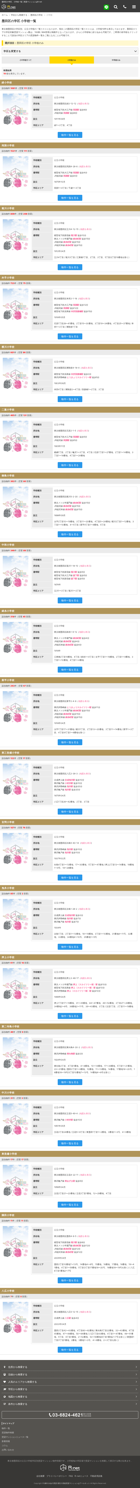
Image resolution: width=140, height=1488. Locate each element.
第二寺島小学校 (10, 1026)
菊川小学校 (8, 208)
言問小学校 (8, 822)
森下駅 (76, 575)
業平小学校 (8, 680)
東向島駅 (71, 1053)
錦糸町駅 (77, 238)
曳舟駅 (70, 786)
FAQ (71, 1476)
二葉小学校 (8, 409)
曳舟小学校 (8, 887)
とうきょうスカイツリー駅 (79, 377)
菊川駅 (74, 235)
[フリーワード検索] (115, 6)
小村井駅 (69, 783)
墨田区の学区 (36, 15)
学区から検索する (19, 15)
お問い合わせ (8, 1449)
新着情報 (6, 1441)
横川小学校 (8, 346)
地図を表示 (83, 103)
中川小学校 (8, 1092)
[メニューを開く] (134, 6)
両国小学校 (8, 145)
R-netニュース (81, 1476)
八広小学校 (8, 1290)
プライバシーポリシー (56, 1476)
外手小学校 (8, 277)
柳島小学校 (8, 475)
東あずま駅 (70, 1181)
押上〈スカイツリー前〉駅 (85, 984)
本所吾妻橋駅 (77, 311)
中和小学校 (8, 544)
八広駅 (68, 1318)
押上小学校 (8, 957)
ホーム (5, 15)
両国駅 (76, 109)
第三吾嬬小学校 (10, 752)
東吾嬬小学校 (9, 1153)
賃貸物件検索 (8, 1432)
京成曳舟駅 (70, 780)
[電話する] (125, 6)
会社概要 (40, 1476)
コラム (5, 1445)
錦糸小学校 (8, 610)
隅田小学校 (8, 1215)
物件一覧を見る (70, 134)
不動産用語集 (96, 1476)
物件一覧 (6, 1428)
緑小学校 (7, 82)
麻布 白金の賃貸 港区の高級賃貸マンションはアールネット (67, 1483)
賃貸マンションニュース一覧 (15, 1437)
